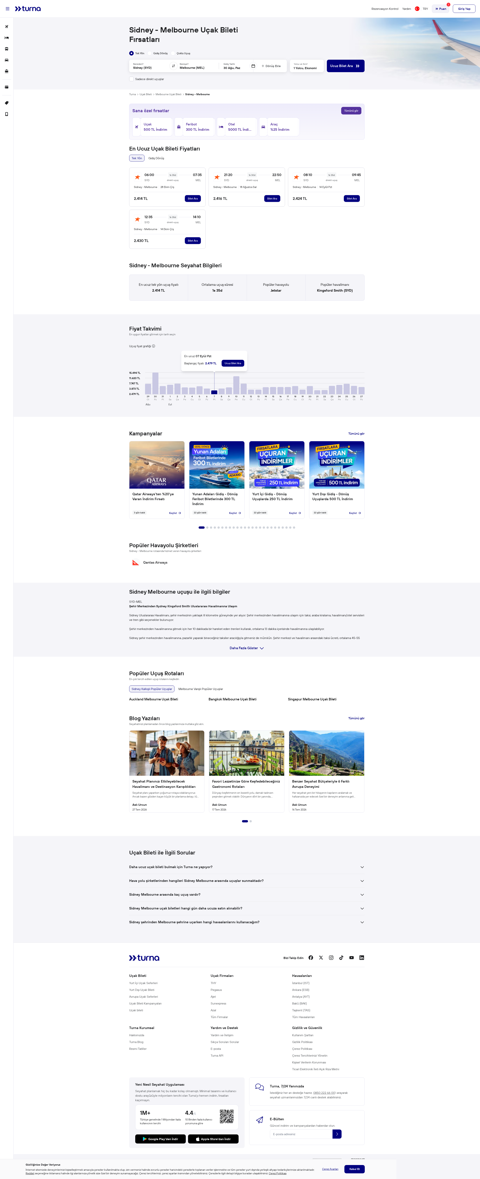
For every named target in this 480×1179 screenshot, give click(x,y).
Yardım (406, 9)
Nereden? (138, 64)
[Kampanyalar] (6, 103)
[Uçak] (6, 27)
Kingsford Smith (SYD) (335, 290)
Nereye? (184, 64)
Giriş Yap (464, 9)
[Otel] (6, 38)
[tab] (136, 53)
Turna (132, 94)
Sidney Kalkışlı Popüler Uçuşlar (152, 689)
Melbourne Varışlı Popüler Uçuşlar (200, 689)
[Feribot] (6, 71)
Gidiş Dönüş (156, 158)
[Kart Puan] (6, 87)
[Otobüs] (6, 49)
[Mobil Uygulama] (6, 114)
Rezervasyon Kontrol (385, 9)
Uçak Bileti (146, 94)
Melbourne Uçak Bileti (168, 94)
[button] (148, 389)
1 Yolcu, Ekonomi (305, 68)
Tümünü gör (351, 110)
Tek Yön (137, 158)
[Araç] (6, 60)
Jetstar (276, 290)
